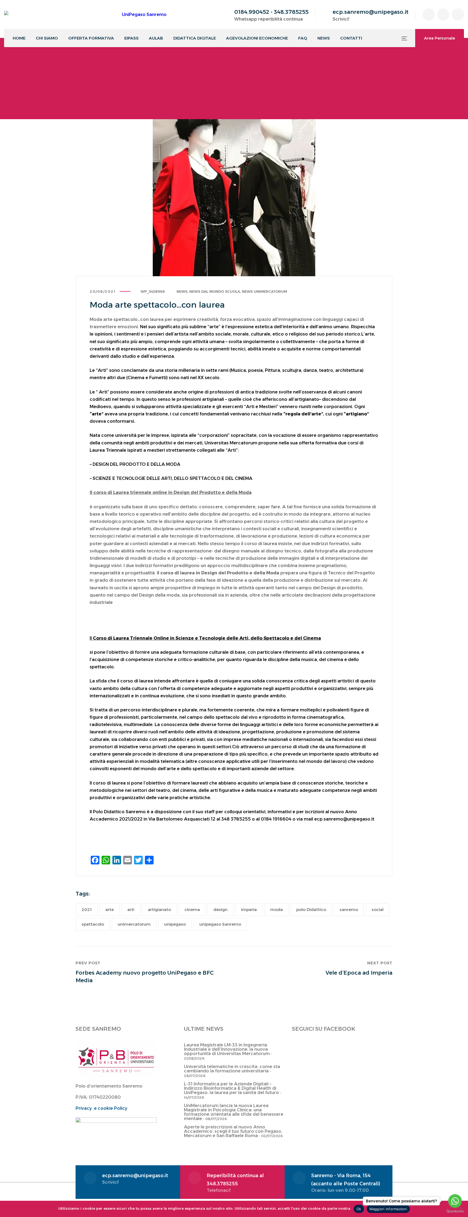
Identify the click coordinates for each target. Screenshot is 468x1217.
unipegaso (175, 924)
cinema (192, 909)
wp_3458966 (153, 291)
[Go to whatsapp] (455, 1201)
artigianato (159, 909)
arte (109, 909)
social (378, 909)
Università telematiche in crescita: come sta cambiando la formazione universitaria (232, 1068)
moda (276, 909)
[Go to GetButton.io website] (455, 1211)
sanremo (349, 909)
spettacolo (93, 924)
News (182, 291)
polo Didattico (311, 909)
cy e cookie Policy (107, 1108)
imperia (249, 909)
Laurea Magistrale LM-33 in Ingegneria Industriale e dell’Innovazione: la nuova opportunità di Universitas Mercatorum (227, 1049)
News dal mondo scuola (214, 291)
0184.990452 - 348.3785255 (271, 12)
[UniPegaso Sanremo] (85, 14)
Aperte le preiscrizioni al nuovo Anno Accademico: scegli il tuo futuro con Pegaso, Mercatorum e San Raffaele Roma (233, 1131)
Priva (81, 1108)
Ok (358, 1209)
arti (130, 909)
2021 (87, 909)
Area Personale (439, 38)
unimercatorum (134, 924)
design (220, 909)
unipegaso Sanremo (220, 924)
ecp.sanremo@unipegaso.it (370, 12)
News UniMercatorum (264, 291)
